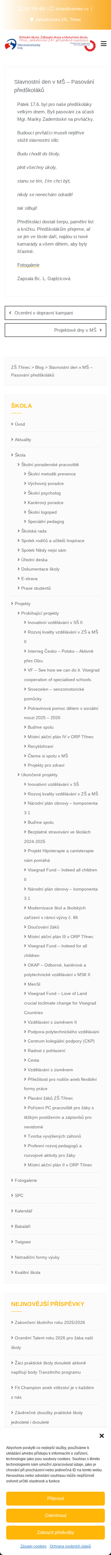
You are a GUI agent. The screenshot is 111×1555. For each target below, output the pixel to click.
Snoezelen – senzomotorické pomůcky (54, 694)
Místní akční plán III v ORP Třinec (60, 936)
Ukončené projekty (39, 774)
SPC (19, 1195)
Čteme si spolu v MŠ (48, 755)
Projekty (23, 603)
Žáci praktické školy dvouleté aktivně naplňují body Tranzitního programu (48, 1367)
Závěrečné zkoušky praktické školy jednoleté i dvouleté (47, 1417)
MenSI (34, 984)
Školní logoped (42, 512)
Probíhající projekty (40, 613)
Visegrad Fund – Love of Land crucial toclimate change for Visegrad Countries (60, 1003)
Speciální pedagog (46, 521)
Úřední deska (34, 559)
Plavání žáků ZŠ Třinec (50, 1098)
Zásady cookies (33, 1546)
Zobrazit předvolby (55, 1532)
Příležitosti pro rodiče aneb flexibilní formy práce (60, 1084)
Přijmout (55, 1498)
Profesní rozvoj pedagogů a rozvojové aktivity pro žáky (53, 1150)
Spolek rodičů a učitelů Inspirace (52, 540)
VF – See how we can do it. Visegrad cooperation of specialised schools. (62, 675)
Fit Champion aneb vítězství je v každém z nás (52, 1392)
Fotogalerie (28, 265)
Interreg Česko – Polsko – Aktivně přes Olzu (58, 656)
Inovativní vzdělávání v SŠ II (55, 622)
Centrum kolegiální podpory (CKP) (61, 1041)
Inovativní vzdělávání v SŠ (53, 784)
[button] (102, 1436)
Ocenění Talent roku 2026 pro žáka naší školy (52, 1342)
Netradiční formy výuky (37, 1257)
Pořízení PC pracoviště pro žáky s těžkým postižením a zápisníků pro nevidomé (59, 1117)
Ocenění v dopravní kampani (43, 312)
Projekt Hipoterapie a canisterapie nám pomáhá (59, 855)
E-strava (29, 578)
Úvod (20, 424)
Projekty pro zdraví (46, 765)
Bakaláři (23, 1226)
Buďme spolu (41, 727)
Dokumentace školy (40, 569)
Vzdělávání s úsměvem (50, 1069)
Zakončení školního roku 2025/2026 (50, 1322)
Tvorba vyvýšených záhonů (54, 1136)
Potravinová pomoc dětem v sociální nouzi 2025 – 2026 (61, 713)
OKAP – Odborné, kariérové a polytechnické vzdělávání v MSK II (57, 970)
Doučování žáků (43, 927)
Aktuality (23, 439)
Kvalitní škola (27, 1272)
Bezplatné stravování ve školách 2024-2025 (57, 836)
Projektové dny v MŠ (75, 330)
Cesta (33, 1060)
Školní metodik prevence (52, 473)
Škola (20, 455)
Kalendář (23, 1210)
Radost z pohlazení (46, 1050)
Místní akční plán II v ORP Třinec (60, 1164)
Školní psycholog (44, 493)
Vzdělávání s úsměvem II (52, 1022)
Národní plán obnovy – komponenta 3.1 (61, 808)
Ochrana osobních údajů (70, 1546)
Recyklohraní (40, 746)
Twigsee (23, 1241)
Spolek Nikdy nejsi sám (43, 550)
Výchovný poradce (46, 483)
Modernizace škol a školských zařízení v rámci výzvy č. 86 (55, 912)
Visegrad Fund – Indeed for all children (55, 950)
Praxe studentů (36, 588)
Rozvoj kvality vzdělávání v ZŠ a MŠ (63, 793)
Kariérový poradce (46, 502)
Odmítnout (55, 1515)
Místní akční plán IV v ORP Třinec (61, 736)
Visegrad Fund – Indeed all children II (60, 874)
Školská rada (34, 531)
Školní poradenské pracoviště (50, 464)
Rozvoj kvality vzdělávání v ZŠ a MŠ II (61, 637)
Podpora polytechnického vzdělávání (63, 1031)
